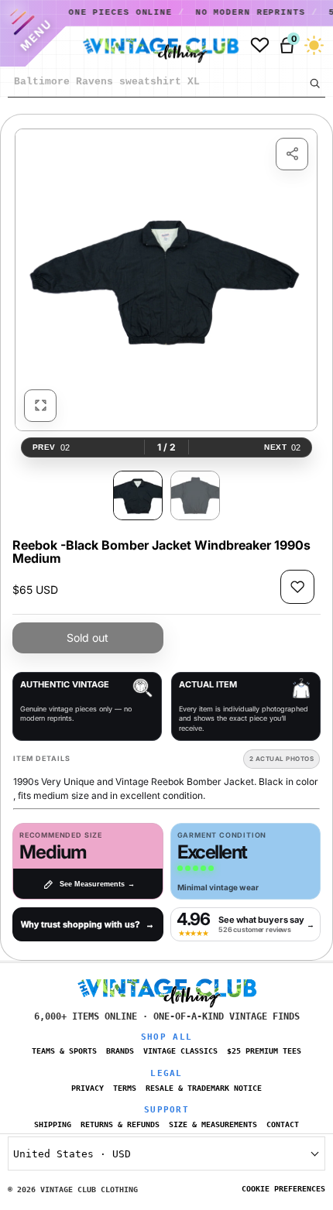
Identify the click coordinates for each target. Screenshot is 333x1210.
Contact (282, 1124)
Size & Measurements (213, 1124)
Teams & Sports (64, 1051)
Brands (120, 1051)
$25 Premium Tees (264, 1051)
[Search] (314, 83)
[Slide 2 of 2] (195, 495)
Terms (124, 1088)
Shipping (52, 1124)
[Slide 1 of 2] (138, 495)
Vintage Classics (180, 1051)
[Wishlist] (260, 45)
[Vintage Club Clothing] (145, 45)
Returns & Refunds (120, 1124)
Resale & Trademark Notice (204, 1088)
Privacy (87, 1088)
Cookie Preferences (283, 1188)
